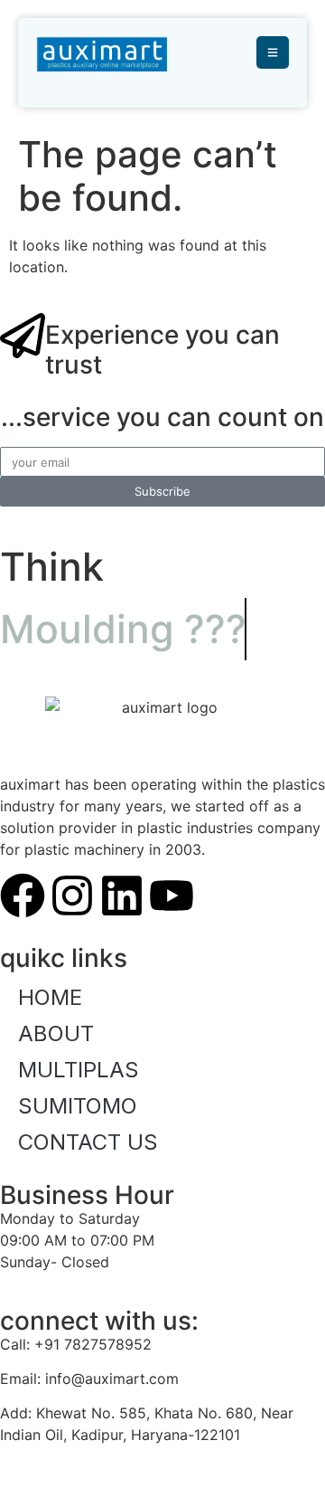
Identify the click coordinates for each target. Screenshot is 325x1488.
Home (50, 997)
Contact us (88, 1142)
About (56, 1033)
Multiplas (78, 1070)
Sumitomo (77, 1106)
